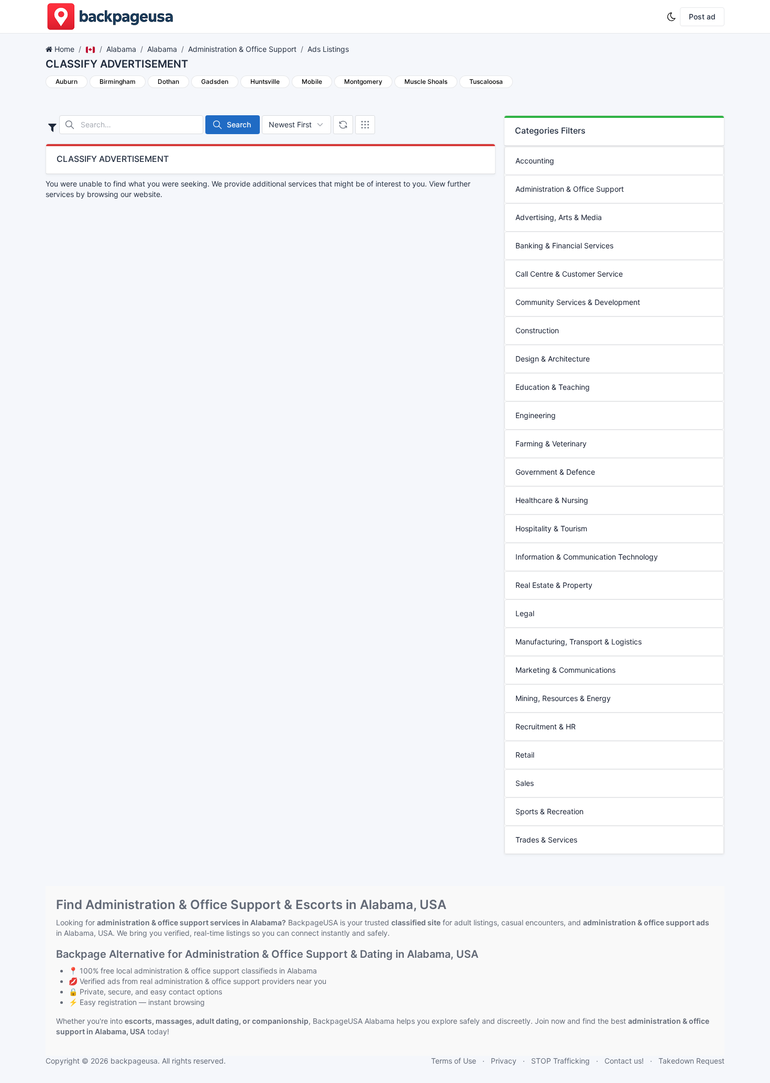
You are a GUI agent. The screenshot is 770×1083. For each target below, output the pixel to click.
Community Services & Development (577, 302)
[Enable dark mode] (671, 17)
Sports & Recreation (549, 811)
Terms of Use (453, 1060)
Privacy (503, 1060)
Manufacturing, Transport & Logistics (578, 641)
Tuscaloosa (486, 81)
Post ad (702, 16)
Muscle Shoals (425, 81)
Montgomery (363, 81)
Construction (537, 330)
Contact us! (624, 1060)
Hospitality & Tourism (551, 528)
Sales (524, 783)
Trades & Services (546, 839)
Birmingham (118, 81)
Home (64, 49)
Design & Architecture (552, 358)
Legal (524, 613)
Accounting (534, 160)
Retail (524, 754)
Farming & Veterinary (551, 443)
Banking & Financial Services (564, 245)
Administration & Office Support (242, 49)
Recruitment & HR (545, 726)
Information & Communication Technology (586, 556)
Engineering (535, 415)
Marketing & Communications (565, 669)
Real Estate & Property (553, 585)
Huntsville (265, 81)
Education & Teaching (552, 386)
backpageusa (134, 1060)
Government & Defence (555, 471)
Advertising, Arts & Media (558, 217)
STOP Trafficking (560, 1060)
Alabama (121, 49)
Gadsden (214, 81)
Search (239, 124)
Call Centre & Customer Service (569, 273)
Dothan (168, 81)
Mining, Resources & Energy (563, 698)
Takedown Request (691, 1060)
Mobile (312, 81)
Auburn (67, 81)
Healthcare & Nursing (551, 500)
